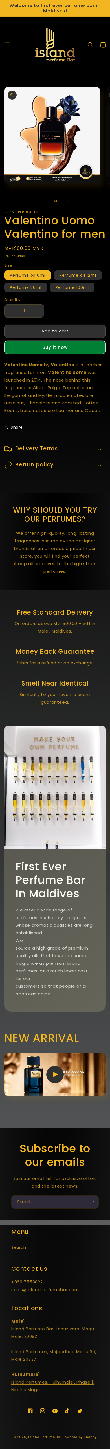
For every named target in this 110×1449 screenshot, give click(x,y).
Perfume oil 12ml (78, 275)
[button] (7, 45)
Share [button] (17, 427)
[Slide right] (67, 201)
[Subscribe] (92, 1202)
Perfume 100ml (72, 287)
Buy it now (55, 347)
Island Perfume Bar (45, 1437)
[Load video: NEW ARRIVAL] (55, 1074)
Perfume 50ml (25, 287)
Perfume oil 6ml (27, 275)
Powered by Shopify (80, 1437)
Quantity (12, 299)
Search (18, 1247)
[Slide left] (42, 201)
